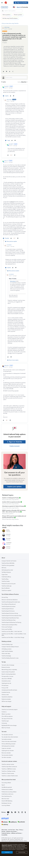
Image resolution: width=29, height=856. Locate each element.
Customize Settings (21, 852)
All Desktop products (6, 649)
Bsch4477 (6, 86)
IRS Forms (4, 567)
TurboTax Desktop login (7, 644)
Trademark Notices (6, 833)
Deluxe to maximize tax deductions (10, 599)
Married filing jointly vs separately (9, 669)
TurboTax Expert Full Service (8, 611)
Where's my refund (6, 714)
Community (4, 723)
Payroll (3, 785)
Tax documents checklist (7, 755)
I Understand (7, 852)
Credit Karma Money (6, 576)
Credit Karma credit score (7, 794)
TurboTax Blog (5, 579)
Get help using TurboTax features (10, 18)
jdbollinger (7, 27)
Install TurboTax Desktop (7, 651)
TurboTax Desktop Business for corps (10, 658)
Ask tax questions (6, 14)
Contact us (4, 711)
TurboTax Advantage (6, 655)
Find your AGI (5, 687)
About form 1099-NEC (7, 678)
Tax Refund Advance (6, 572)
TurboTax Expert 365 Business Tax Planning (11, 622)
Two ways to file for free (7, 718)
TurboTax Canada (6, 581)
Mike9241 (6, 365)
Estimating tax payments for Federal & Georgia (13, 506)
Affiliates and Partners (16, 833)
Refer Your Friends (6, 727)
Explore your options (14, 486)
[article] (14, 91)
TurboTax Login (5, 721)
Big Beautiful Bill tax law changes (9, 725)
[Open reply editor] (14, 77)
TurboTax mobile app (6, 586)
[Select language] (14, 7)
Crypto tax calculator (6, 748)
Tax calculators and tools (7, 734)
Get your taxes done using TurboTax (10, 23)
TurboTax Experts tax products (8, 606)
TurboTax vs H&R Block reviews (9, 769)
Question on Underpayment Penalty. (10, 497)
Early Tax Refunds (6, 588)
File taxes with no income (7, 676)
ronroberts (9, 244)
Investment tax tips (6, 692)
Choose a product (18, 14)
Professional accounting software (9, 791)
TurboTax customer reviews (8, 764)
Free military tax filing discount (9, 604)
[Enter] (2, 10)
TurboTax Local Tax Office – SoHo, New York (12, 631)
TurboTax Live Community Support (9, 709)
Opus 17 (6, 160)
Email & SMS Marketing (7, 801)
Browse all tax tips (6, 667)
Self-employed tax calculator (8, 746)
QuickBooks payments (7, 787)
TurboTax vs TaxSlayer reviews (8, 771)
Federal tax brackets (6, 699)
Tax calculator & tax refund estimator (10, 737)
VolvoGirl (8, 534)
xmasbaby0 (8, 542)
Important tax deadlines (7, 696)
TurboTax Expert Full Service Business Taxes (11, 615)
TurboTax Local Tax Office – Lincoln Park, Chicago (13, 637)
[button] (4, 7)
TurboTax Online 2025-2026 (8, 563)
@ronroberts (13, 281)
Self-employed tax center (7, 570)
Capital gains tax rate (6, 683)
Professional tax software (7, 789)
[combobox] (11, 10)
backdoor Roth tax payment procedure (11, 502)
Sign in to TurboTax (15, 442)
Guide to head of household (8, 672)
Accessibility (4, 835)
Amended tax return (6, 681)
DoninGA (8, 538)
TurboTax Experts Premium (8, 608)
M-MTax (8, 530)
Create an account (14, 446)
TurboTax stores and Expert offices (9, 624)
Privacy (21, 829)
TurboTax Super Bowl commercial (9, 766)
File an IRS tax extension (7, 716)
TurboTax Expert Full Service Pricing (10, 613)
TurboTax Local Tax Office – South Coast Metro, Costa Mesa (14, 634)
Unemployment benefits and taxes (9, 690)
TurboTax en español (6, 590)
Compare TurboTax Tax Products (9, 561)
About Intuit (4, 829)
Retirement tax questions (7, 513)
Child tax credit (5, 694)
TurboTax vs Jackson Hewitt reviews (10, 775)
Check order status (6, 653)
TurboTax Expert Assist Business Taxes (10, 618)
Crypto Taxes (5, 574)
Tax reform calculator (6, 757)
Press (17, 829)
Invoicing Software (6, 805)
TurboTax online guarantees (8, 565)
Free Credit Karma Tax (7, 796)
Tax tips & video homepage (8, 665)
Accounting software (6, 782)
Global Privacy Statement (7, 845)
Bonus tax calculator (6, 752)
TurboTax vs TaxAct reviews (8, 773)
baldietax (8, 546)
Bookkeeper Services (6, 803)
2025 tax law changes (6, 701)
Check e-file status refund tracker (9, 741)
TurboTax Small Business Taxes (8, 620)
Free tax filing (5, 597)
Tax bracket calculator (6, 739)
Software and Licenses (11, 831)
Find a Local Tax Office (7, 629)
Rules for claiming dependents (8, 674)
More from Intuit (5, 798)
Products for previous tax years (8, 583)
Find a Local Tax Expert (7, 627)
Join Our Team (11, 829)
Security (3, 831)
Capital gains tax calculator (8, 750)
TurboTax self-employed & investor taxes (11, 602)
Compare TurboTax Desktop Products (10, 646)
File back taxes (5, 685)
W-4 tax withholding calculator (8, 743)
